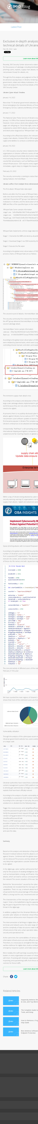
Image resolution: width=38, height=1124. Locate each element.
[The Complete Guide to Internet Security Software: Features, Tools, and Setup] (11, 1011)
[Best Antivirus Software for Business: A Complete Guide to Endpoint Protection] (11, 1031)
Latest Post (16, 27)
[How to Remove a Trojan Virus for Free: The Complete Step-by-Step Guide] (11, 1021)
